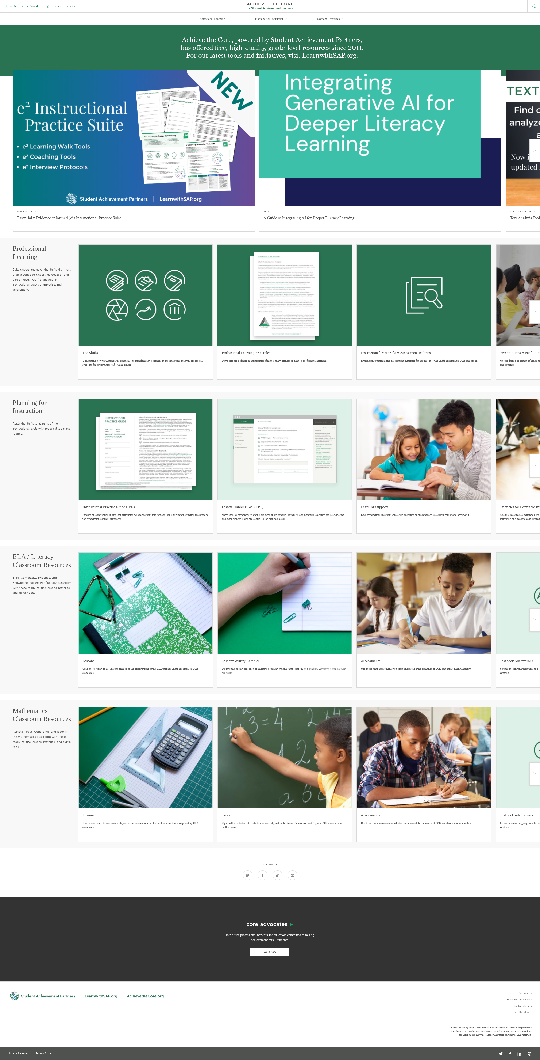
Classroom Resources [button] (327, 18)
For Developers (523, 1005)
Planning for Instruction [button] (269, 18)
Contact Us (525, 993)
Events (57, 6)
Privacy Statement (19, 1053)
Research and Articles (519, 999)
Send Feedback (523, 1012)
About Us (11, 6)
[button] (533, 6)
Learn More (269, 951)
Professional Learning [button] (212, 18)
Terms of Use (43, 1053)
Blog (46, 6)
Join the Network (29, 6)
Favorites (70, 6)
